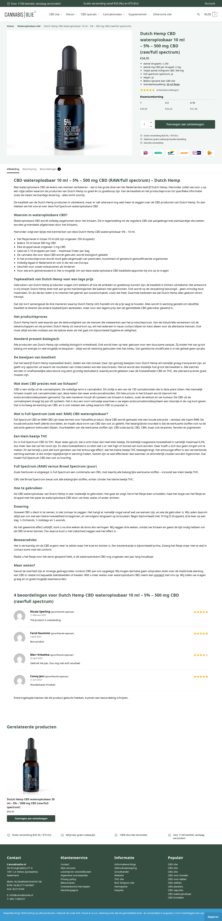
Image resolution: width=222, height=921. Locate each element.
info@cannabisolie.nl (21, 895)
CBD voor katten (177, 879)
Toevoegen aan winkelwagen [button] (31, 818)
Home (10, 26)
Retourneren (68, 882)
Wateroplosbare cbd (28, 26)
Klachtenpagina (69, 890)
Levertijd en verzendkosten (76, 871)
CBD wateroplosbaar (179, 893)
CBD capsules (175, 890)
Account (210, 3)
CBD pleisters (175, 886)
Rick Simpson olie (124, 882)
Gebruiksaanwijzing (125, 868)
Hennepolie (120, 886)
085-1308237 (17, 898)
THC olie (119, 879)
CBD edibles (175, 882)
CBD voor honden (178, 875)
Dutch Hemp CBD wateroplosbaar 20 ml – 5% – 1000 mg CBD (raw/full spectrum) (31, 803)
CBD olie (173, 864)
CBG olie (173, 871)
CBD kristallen (176, 897)
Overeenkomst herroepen (75, 886)
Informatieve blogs (125, 864)
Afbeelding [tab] (13, 169)
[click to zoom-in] (69, 92)
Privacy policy (68, 879)
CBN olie (173, 868)
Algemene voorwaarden (74, 875)
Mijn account (68, 868)
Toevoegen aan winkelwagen (185, 124)
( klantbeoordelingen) (167, 90)
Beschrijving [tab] (29, 169)
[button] (210, 14)
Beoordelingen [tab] (50, 169)
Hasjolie (118, 890)
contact (159, 575)
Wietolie (119, 875)
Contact (65, 864)
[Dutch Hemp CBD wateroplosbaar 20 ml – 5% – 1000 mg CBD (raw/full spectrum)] (31, 765)
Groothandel (121, 871)
